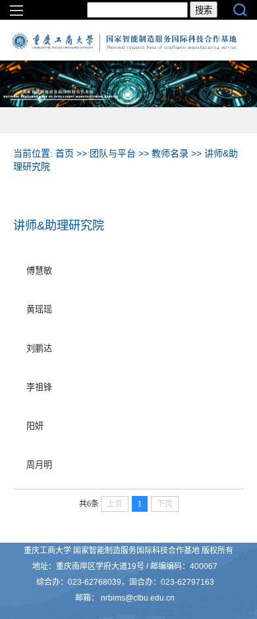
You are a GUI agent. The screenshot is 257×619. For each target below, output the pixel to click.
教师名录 (170, 153)
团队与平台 (113, 153)
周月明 (39, 465)
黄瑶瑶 (39, 309)
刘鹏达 (39, 348)
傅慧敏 (39, 271)
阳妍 (34, 426)
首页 (64, 153)
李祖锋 (39, 387)
